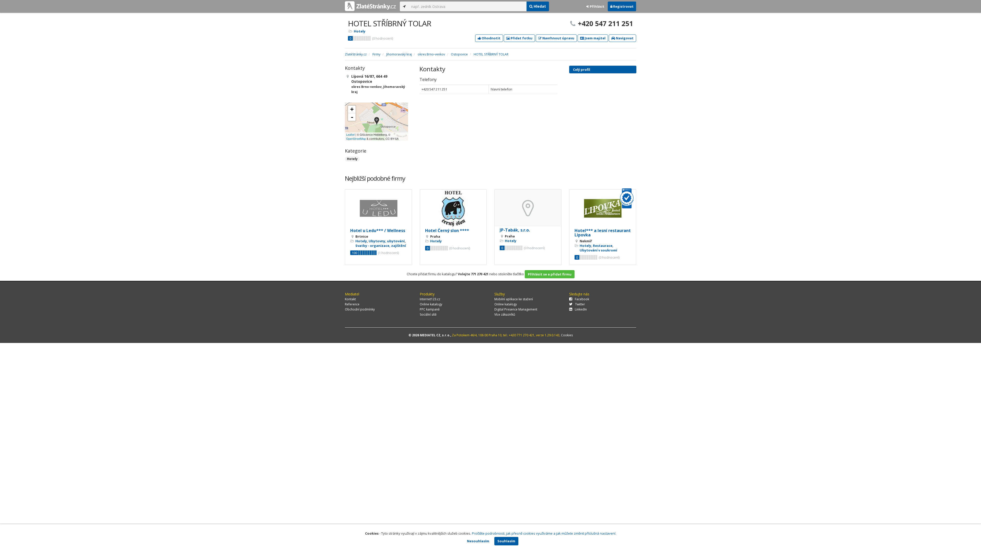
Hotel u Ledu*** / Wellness (377, 230)
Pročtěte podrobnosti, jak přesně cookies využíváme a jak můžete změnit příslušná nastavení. (544, 533)
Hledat (539, 6)
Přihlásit (596, 6)
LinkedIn (581, 309)
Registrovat (623, 6)
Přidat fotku (521, 38)
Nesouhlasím (478, 541)
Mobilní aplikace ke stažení (513, 299)
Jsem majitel (594, 38)
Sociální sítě (428, 314)
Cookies (567, 335)
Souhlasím (506, 541)
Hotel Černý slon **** (447, 230)
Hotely (359, 31)
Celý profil (581, 69)
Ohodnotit (490, 38)
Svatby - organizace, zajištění (380, 245)
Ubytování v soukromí (598, 250)
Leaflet (350, 134)
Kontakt (350, 299)
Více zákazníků (504, 314)
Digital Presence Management (515, 309)
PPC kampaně (430, 309)
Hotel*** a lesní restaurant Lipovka (603, 233)
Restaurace (602, 245)
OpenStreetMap (356, 138)
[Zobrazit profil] (378, 208)
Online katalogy (431, 304)
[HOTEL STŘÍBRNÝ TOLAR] (376, 121)
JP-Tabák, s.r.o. (515, 230)
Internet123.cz (430, 299)
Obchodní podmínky (360, 309)
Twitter (580, 304)
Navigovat (624, 38)
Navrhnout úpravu (558, 38)
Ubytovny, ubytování (387, 241)
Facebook (582, 299)
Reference (352, 304)
